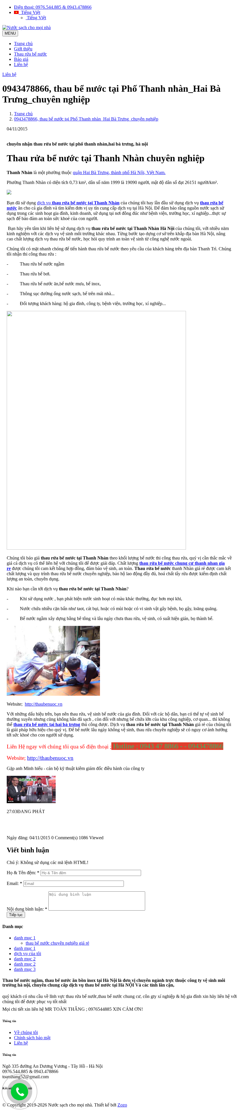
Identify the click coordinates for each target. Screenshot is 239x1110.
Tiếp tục (16, 915)
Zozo (122, 1104)
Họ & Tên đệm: (23, 872)
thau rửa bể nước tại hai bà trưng (46, 724)
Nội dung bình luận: (27, 909)
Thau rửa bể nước (30, 54)
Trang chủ (23, 43)
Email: (14, 883)
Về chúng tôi (26, 1032)
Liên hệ (21, 64)
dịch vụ (78, 202)
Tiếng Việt (29, 12)
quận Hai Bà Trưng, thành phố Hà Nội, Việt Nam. (119, 172)
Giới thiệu (23, 48)
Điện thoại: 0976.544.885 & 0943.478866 (53, 7)
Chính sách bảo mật (32, 1037)
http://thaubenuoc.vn (43, 704)
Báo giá (21, 59)
